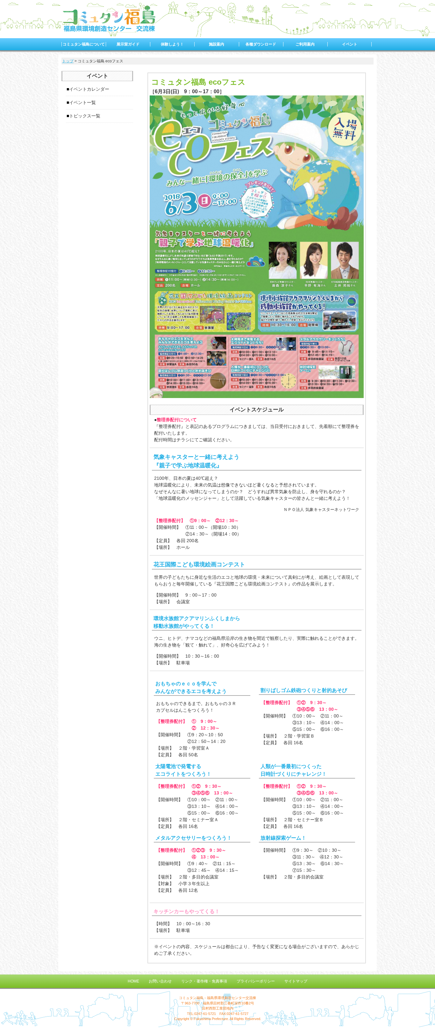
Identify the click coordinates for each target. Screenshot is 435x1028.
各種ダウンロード (261, 44)
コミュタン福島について (84, 44)
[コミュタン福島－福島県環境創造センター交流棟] (109, 29)
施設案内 (216, 44)
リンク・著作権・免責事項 (204, 981)
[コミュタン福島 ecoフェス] (257, 394)
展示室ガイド (128, 44)
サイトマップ (295, 981)
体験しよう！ (172, 44)
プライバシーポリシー (256, 981)
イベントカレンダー (89, 89)
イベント (349, 44)
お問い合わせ (160, 981)
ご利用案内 (305, 44)
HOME (133, 981)
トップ (68, 61)
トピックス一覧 (84, 115)
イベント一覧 (82, 102)
